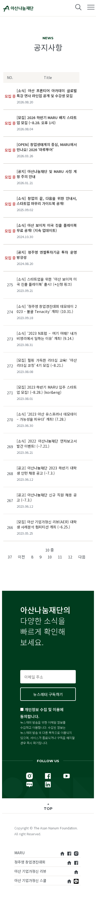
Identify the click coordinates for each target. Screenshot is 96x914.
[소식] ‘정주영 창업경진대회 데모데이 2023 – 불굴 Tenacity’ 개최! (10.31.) (47, 309)
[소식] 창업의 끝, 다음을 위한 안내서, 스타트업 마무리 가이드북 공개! (47, 201)
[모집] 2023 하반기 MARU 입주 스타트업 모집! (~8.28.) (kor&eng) (47, 390)
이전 (21, 556)
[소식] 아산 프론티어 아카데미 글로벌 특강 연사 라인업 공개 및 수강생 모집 (47, 93)
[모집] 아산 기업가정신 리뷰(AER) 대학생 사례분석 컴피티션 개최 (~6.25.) (47, 524)
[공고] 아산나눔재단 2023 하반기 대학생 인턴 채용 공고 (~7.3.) (47, 470)
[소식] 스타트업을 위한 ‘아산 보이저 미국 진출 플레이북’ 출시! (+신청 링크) (47, 282)
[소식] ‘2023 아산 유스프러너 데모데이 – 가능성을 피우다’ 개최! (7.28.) (47, 416)
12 (70, 556)
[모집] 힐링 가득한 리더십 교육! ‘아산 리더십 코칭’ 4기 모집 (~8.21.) (47, 363)
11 (60, 556)
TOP (48, 808)
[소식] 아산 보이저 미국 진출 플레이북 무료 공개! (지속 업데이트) (47, 228)
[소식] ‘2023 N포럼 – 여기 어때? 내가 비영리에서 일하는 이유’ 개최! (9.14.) (47, 336)
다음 (82, 556)
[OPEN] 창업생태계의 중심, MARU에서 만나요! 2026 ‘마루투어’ (47, 147)
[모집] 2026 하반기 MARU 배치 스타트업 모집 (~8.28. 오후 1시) (47, 120)
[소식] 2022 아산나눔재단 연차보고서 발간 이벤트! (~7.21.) (47, 443)
